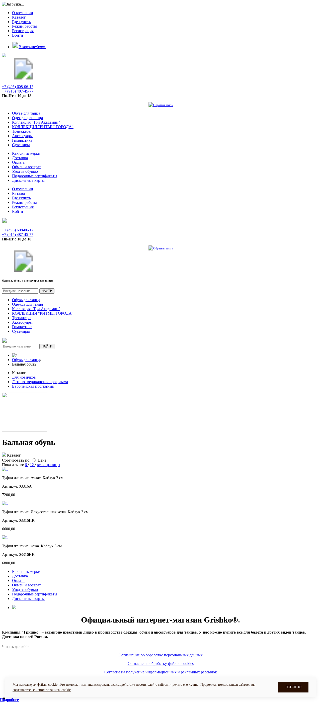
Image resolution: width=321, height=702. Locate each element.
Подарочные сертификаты (34, 176)
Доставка (20, 158)
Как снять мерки (26, 153)
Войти (17, 35)
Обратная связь (163, 105)
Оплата (18, 162)
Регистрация (23, 31)
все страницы (48, 465)
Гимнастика (22, 140)
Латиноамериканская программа (40, 382)
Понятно (293, 687)
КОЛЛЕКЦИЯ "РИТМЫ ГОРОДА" (42, 127)
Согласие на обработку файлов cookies (161, 663)
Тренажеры (21, 131)
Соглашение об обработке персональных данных (161, 655)
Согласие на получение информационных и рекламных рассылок (160, 672)
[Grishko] (23, 78)
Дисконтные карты (28, 180)
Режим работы (24, 26)
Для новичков (24, 377)
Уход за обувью (25, 171)
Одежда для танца (27, 118)
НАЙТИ (46, 291)
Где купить (21, 22)
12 (32, 465)
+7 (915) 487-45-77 (17, 91)
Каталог (19, 17)
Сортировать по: (16, 460)
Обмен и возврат (26, 167)
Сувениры (21, 145)
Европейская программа (33, 386)
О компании (22, 13)
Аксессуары (22, 136)
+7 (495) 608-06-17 (17, 86)
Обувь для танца (26, 113)
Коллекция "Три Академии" (36, 122)
